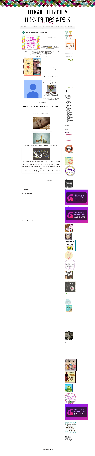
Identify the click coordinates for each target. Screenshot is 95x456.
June (67, 125)
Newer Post (23, 219)
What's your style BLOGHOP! (68, 111)
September (68, 96)
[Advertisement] (71, 322)
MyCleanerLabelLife (69, 54)
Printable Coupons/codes (58, 26)
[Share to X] (49, 180)
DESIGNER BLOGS (50, 449)
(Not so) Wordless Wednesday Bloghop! (69, 108)
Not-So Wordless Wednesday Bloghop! (68, 100)
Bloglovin (50, 67)
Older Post (59, 219)
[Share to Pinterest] (51, 180)
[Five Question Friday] (69, 164)
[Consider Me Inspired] (70, 403)
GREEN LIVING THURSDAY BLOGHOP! (68, 105)
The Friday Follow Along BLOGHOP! (69, 98)
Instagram (51, 68)
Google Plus (54, 67)
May (67, 126)
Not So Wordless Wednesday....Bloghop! (69, 120)
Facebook (44, 67)
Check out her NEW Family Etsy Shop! (51, 62)
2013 (66, 91)
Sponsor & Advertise (60, 28)
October (67, 95)
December (68, 92)
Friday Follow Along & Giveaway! (69, 118)
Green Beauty (52, 28)
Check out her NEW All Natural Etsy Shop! (51, 69)
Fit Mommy (35, 26)
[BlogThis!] (48, 180)
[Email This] (47, 180)
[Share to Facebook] (50, 180)
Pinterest (51, 61)
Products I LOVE (33, 28)
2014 (66, 90)
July (67, 124)
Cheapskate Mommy (49, 26)
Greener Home (41, 26)
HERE (55, 93)
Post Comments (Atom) (29, 220)
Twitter (47, 67)
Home (30, 26)
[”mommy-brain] (67, 331)
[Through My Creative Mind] (71, 370)
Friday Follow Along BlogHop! (69, 113)
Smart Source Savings (25, 28)
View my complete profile (68, 56)
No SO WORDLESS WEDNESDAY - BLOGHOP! (69, 115)
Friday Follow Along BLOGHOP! (69, 103)
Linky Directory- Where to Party (43, 28)
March (67, 129)
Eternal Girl (51, 80)
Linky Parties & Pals (24, 26)
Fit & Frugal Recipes (68, 26)
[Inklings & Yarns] (69, 140)
